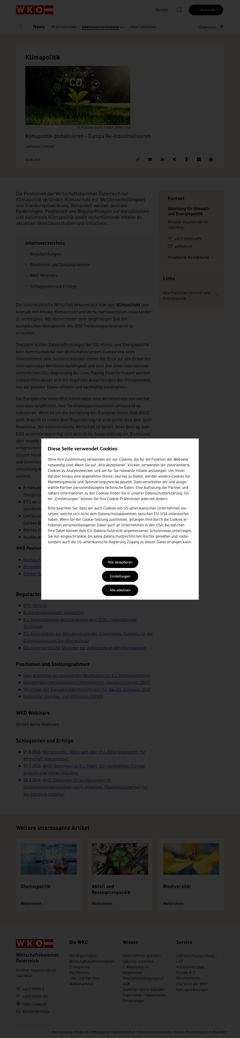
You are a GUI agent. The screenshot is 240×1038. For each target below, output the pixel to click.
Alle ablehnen (120, 591)
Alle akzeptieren (120, 563)
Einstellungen (120, 576)
